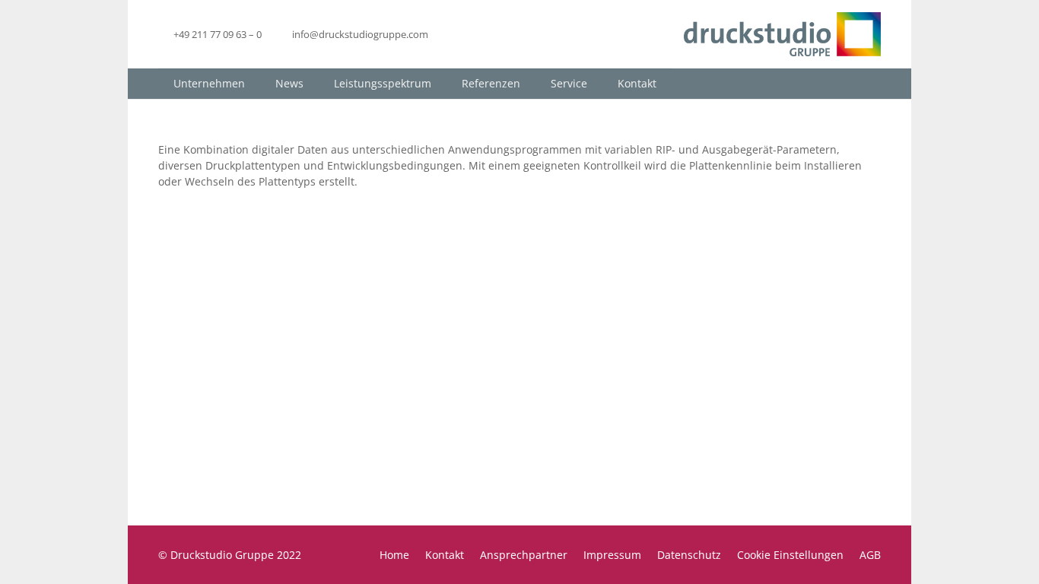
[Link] (782, 34)
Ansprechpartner (523, 555)
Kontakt (444, 555)
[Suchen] (868, 83)
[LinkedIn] (457, 34)
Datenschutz (689, 555)
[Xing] (484, 34)
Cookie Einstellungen (790, 555)
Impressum (612, 555)
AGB (870, 555)
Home (394, 555)
